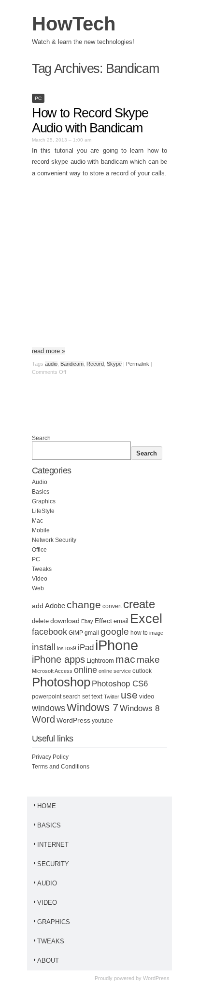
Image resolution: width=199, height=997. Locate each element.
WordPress (73, 720)
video (146, 696)
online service (115, 671)
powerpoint (46, 696)
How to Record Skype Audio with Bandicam (90, 120)
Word (43, 719)
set (86, 696)
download (65, 621)
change (84, 604)
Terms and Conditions (60, 766)
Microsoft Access (52, 671)
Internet (53, 844)
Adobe (55, 605)
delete (40, 621)
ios (60, 648)
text (96, 696)
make (148, 660)
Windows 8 (139, 708)
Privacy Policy (50, 757)
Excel (146, 618)
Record (95, 364)
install (44, 647)
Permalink (137, 364)
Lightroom (100, 660)
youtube (102, 721)
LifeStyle (43, 511)
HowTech (73, 23)
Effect (103, 621)
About (48, 960)
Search (41, 438)
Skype (114, 364)
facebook (49, 632)
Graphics (44, 501)
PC (38, 98)
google (114, 632)
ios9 (70, 648)
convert (112, 606)
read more (48, 351)
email (121, 621)
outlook (142, 671)
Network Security (54, 540)
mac (125, 659)
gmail (92, 633)
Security (53, 864)
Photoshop (61, 682)
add (37, 606)
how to (139, 632)
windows (48, 708)
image (156, 633)
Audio (39, 482)
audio (51, 364)
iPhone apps (58, 659)
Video (39, 578)
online (85, 670)
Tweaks (42, 569)
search (72, 696)
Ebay (87, 621)
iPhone (116, 645)
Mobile (41, 530)
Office (39, 549)
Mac (37, 520)
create (139, 604)
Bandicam (72, 364)
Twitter (111, 696)
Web (38, 588)
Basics (40, 491)
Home (46, 806)
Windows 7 (92, 707)
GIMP (76, 632)
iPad (86, 647)
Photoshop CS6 (120, 683)
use (129, 695)
